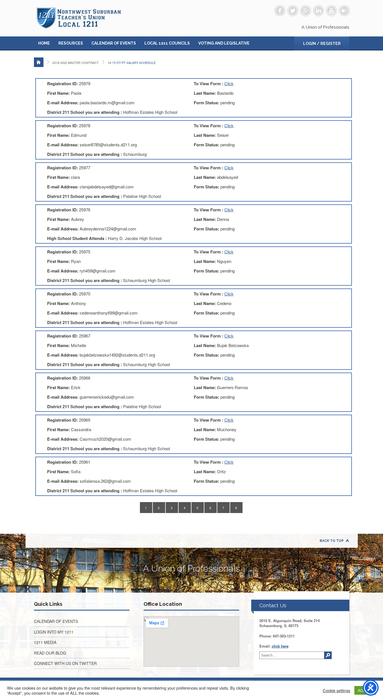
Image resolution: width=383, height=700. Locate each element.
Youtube (331, 11)
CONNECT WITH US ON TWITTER (65, 663)
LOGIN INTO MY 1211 (53, 632)
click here (280, 646)
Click (229, 83)
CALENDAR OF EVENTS (56, 621)
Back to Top (332, 541)
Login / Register (322, 43)
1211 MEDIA (45, 642)
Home (44, 43)
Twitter (293, 11)
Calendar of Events (113, 43)
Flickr (344, 11)
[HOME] (38, 62)
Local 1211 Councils (167, 43)
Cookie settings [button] (336, 690)
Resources (70, 43)
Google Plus (306, 11)
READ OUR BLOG (50, 653)
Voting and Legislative (224, 43)
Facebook (280, 11)
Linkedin (318, 11)
